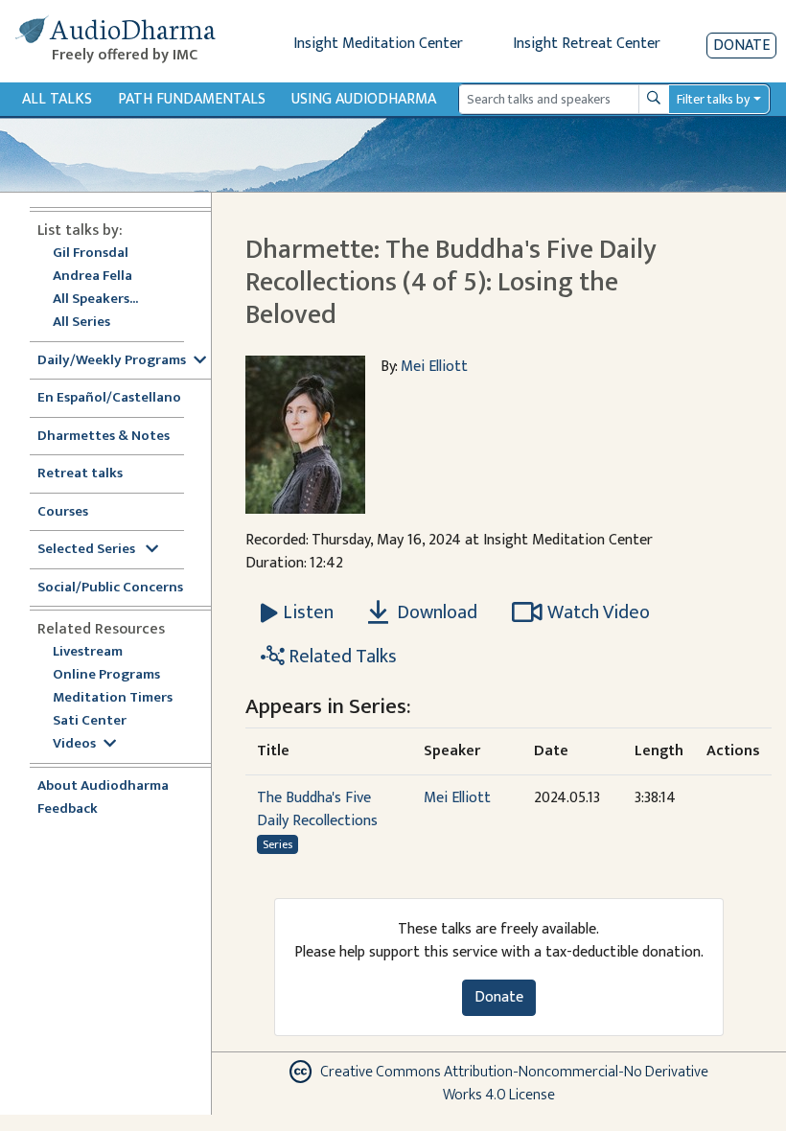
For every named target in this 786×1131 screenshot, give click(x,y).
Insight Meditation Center (378, 44)
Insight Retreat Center (586, 44)
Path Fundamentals (192, 99)
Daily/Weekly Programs (111, 361)
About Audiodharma (103, 786)
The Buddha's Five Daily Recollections (317, 809)
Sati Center (90, 721)
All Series (81, 323)
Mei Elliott (434, 367)
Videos (74, 744)
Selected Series (87, 550)
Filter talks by (713, 99)
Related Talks (341, 656)
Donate (741, 45)
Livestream (88, 652)
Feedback (67, 809)
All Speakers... (95, 300)
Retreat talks (80, 474)
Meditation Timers (113, 698)
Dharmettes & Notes (103, 437)
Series (277, 844)
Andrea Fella (92, 276)
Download (435, 612)
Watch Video (598, 612)
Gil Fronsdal (90, 253)
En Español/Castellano (109, 398)
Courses (62, 512)
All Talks (57, 99)
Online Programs (106, 675)
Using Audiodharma (363, 99)
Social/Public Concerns (110, 588)
